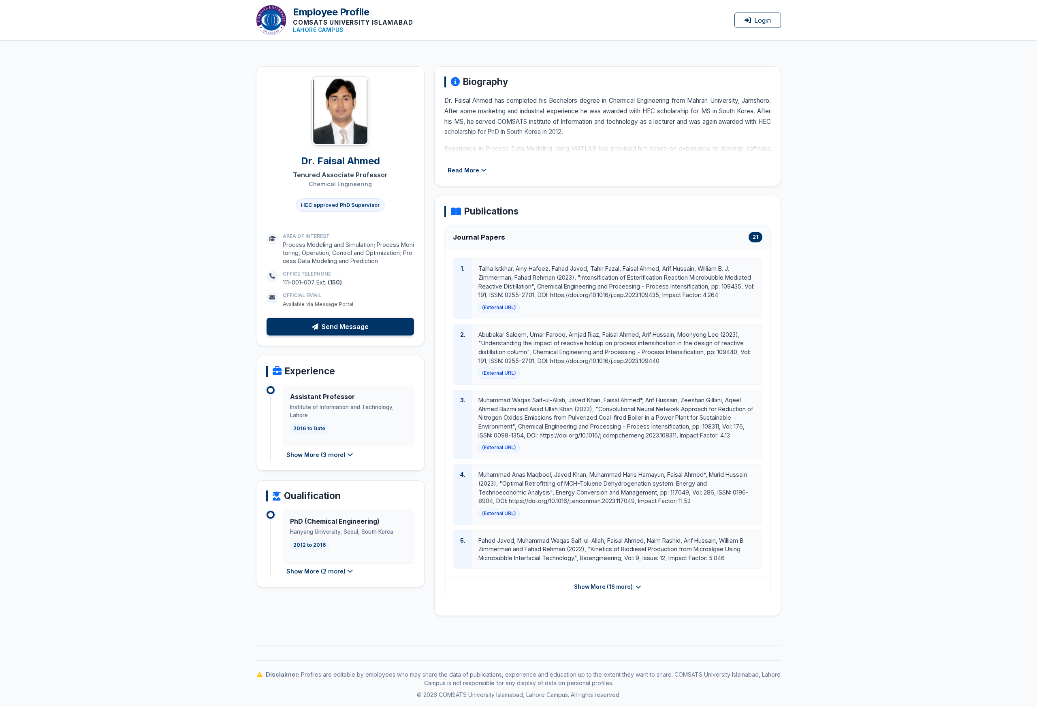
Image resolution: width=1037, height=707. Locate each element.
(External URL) (499, 307)
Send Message (345, 327)
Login (762, 20)
